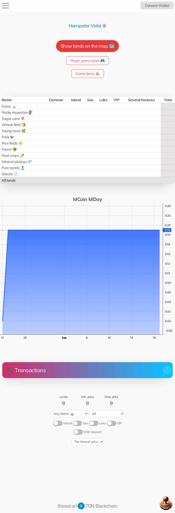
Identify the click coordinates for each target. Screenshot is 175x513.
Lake (102, 423)
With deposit (92, 431)
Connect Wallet (157, 5)
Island (67, 423)
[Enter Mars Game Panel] (166, 503)
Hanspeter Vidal (85, 25)
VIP (119, 423)
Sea (85, 423)
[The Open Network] (81, 506)
